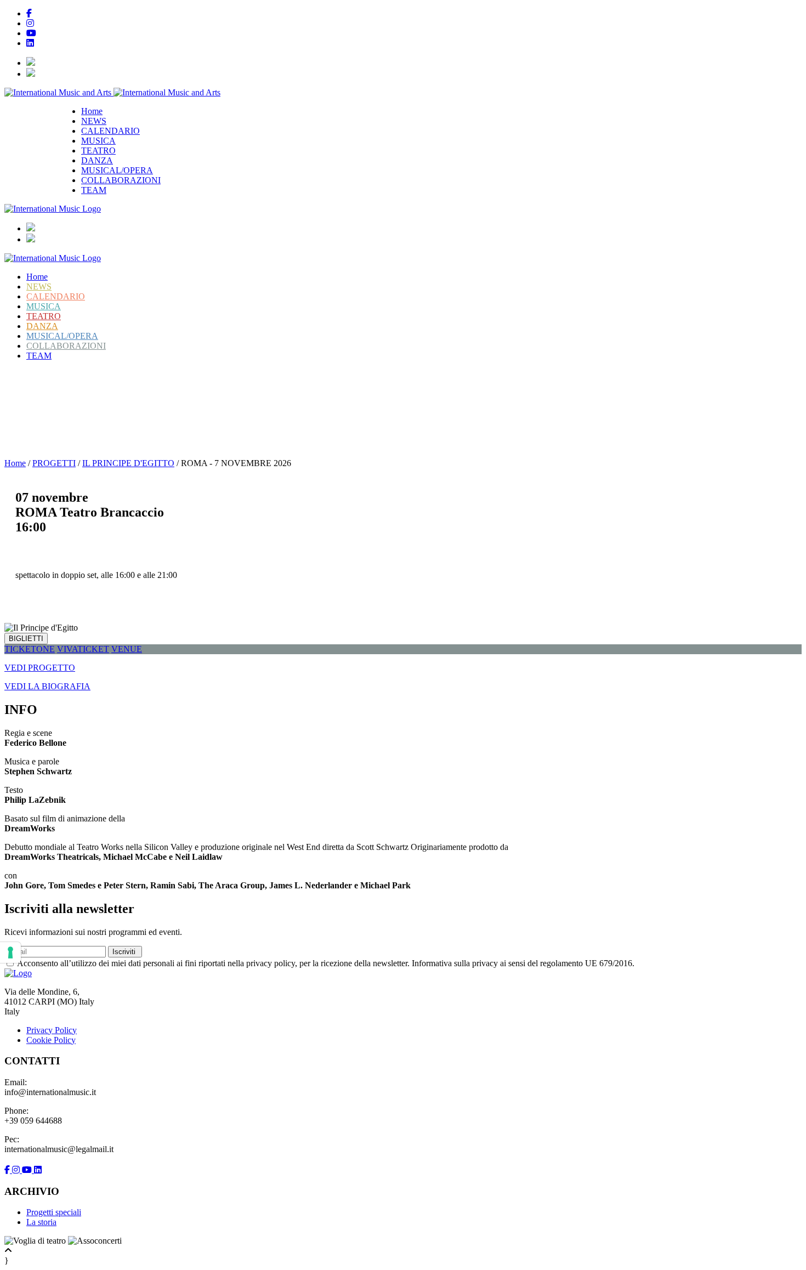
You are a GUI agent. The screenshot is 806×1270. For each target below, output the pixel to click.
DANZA (97, 160)
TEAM (93, 190)
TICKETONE (29, 649)
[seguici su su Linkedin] (38, 1170)
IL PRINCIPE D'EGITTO (93, 385)
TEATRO (98, 150)
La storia (41, 1222)
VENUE (126, 649)
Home (92, 111)
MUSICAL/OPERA (117, 170)
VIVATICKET (83, 649)
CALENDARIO (110, 130)
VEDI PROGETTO (39, 667)
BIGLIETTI (26, 638)
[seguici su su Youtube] (28, 1170)
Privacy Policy (51, 1030)
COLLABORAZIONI (121, 180)
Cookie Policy (51, 1040)
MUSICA (98, 140)
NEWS (93, 121)
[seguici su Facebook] (8, 1170)
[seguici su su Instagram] (17, 1170)
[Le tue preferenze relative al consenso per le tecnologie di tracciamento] (10, 952)
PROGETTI (54, 463)
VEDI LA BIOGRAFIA (47, 686)
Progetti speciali (53, 1212)
